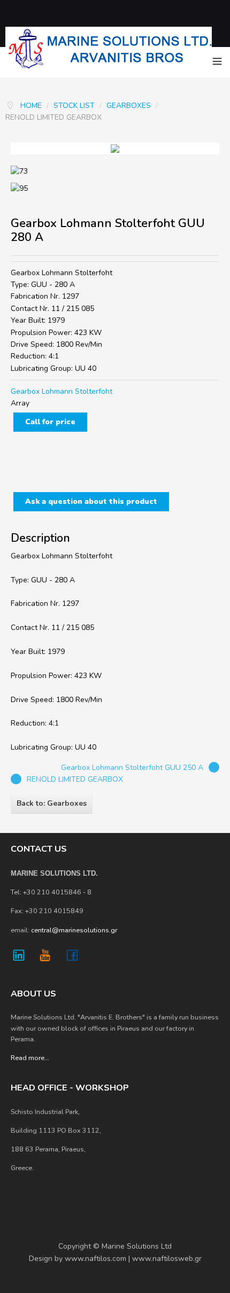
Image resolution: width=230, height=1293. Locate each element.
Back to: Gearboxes (52, 803)
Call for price (50, 422)
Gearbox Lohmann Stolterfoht (61, 391)
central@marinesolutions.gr (74, 929)
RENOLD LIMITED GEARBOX (75, 779)
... (46, 1057)
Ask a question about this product (91, 501)
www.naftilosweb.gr (167, 1258)
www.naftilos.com (95, 1258)
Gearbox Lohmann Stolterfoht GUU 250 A (132, 767)
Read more (27, 1057)
